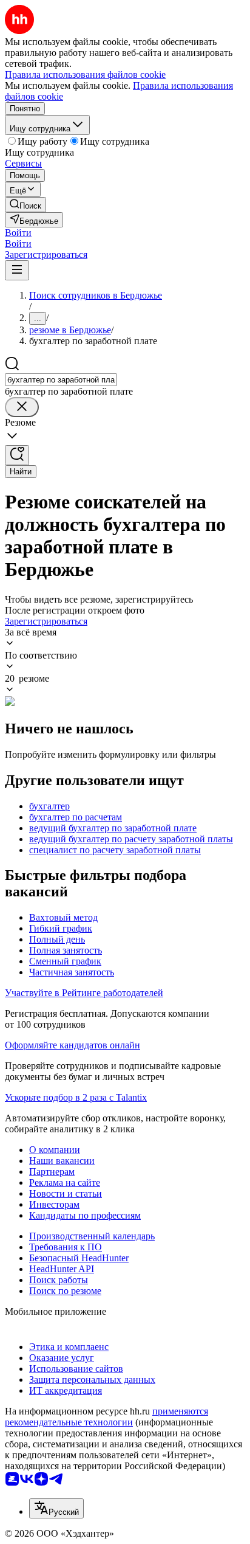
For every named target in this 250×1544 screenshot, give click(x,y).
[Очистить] (22, 407)
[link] (25, 204)
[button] (18, 232)
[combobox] (61, 379)
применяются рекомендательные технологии (106, 1416)
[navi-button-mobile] (17, 270)
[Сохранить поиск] (17, 455)
